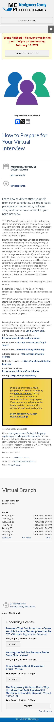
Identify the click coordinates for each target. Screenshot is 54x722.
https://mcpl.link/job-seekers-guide (21, 338)
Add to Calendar (18, 175)
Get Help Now (27, 20)
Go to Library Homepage (27, 719)
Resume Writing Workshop (30, 349)
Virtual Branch (18, 185)
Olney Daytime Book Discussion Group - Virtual (25, 667)
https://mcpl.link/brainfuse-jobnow (20, 371)
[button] (51, 29)
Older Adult (18, 457)
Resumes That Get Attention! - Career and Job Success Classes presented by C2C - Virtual (28, 631)
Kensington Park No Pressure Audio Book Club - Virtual (27, 654)
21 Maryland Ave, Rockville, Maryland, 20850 (22, 605)
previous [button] (7, 537)
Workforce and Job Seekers (24, 461)
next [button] (48, 537)
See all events (45, 711)
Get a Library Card (34, 330)
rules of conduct (22, 393)
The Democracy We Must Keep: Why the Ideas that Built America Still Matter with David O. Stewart (28, 691)
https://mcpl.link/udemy (23, 375)
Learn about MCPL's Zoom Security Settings (23, 415)
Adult (26, 457)
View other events (27, 53)
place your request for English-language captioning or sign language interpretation (24, 434)
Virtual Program (14, 465)
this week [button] (26, 537)
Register (13, 644)
